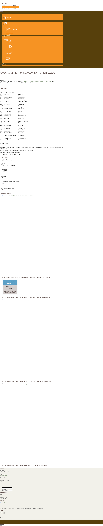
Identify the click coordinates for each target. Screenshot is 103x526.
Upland (7, 59)
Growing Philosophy (7, 17)
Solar (5, 24)
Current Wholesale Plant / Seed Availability (11, 6)
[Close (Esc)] (3, 524)
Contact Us (4, 66)
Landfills (5, 22)
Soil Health (6, 23)
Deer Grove (8, 28)
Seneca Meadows (9, 33)
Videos (5, 65)
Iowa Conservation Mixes (20, 68)
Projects (5, 27)
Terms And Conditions (3, 503)
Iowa (9, 43)
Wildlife (7, 61)
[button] (3, 79)
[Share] (2, 524)
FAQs (3, 63)
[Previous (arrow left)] (0, 525)
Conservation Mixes (11, 68)
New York (10, 48)
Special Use (8, 58)
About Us (4, 13)
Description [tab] (4, 85)
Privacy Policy (4, 502)
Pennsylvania (11, 51)
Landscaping (8, 53)
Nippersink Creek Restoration (11, 29)
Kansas (10, 45)
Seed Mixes (6, 39)
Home (1, 68)
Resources (4, 64)
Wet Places (8, 60)
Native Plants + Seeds (6, 35)
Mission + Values (7, 15)
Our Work (4, 21)
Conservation (8, 40)
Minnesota (10, 46)
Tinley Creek (8, 34)
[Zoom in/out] (0, 524)
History (5, 16)
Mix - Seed (55, 81)
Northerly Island (9, 30)
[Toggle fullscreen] (1, 524)
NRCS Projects (9, 31)
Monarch (8, 54)
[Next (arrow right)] (1, 525)
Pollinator (8, 55)
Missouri (10, 47)
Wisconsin (10, 52)
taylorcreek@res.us (3, 475)
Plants (5, 37)
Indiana (10, 42)
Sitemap (1, 504)
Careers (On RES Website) (8, 19)
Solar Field (8, 57)
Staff (5, 18)
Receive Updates (3, 492)
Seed (5, 36)
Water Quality (6, 25)
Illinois (10, 41)
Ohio (9, 49)
